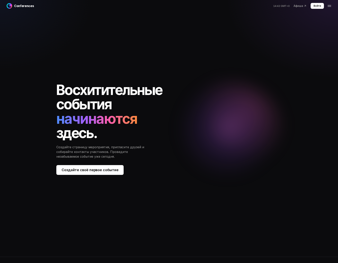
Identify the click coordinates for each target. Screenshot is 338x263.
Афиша (298, 5)
